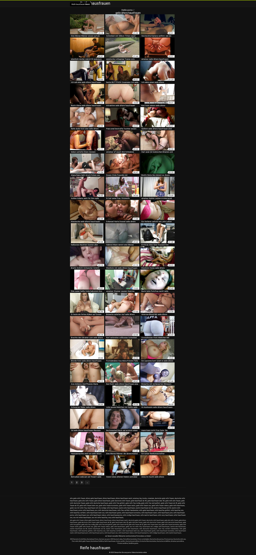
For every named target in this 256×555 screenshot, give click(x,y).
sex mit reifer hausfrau (100, 517)
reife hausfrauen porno (96, 533)
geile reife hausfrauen (177, 505)
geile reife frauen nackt (127, 505)
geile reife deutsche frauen (152, 522)
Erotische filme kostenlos (148, 541)
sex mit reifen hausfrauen (82, 517)
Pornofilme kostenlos (130, 539)
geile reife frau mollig (133, 503)
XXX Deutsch (74, 539)
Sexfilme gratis (133, 543)
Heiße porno (127, 10)
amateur (136, 498)
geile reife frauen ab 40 (169, 503)
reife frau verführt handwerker (127, 510)
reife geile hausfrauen (146, 510)
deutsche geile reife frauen (164, 498)
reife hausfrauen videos (98, 515)
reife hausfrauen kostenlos (131, 513)
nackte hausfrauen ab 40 (144, 508)
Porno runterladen (143, 539)
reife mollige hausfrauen (131, 515)
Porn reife (75, 541)
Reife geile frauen (84, 541)
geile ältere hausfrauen (102, 501)
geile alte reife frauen (86, 501)
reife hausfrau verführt (78, 513)
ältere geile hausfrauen (94, 498)
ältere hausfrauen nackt (124, 498)
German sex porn (104, 539)
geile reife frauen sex (143, 505)
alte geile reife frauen (77, 498)
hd (99, 508)
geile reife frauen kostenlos (108, 505)
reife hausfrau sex (177, 510)
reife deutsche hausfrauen (107, 510)
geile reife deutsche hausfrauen (97, 503)
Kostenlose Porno (92, 539)
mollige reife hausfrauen (109, 508)
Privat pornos (168, 539)
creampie (151, 498)
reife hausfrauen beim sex (95, 513)
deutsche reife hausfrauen (155, 520)
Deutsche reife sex (180, 539)
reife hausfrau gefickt (162, 510)
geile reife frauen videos (160, 505)
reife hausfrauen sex (82, 515)
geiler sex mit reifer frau (78, 508)
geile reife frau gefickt (117, 503)
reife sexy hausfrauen (165, 515)
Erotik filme (82, 539)
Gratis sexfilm (120, 541)
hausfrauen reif (93, 508)
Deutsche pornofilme (132, 541)
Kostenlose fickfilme (97, 541)
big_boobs (143, 498)
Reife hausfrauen (110, 541)
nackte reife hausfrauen (114, 528)
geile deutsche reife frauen (120, 501)
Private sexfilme (123, 543)
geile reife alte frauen (172, 501)
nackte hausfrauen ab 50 (162, 508)
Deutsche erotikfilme (163, 541)
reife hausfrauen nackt (149, 513)
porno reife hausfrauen (86, 510)
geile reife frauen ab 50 (135, 524)
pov (96, 510)
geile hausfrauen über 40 (156, 501)
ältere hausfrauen (109, 498)
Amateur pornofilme (177, 541)
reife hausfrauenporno (114, 515)
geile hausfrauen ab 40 (139, 501)
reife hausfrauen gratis (113, 513)
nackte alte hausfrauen (127, 508)
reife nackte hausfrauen (148, 515)
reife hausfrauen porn (165, 513)
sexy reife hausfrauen (115, 517)
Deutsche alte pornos (157, 539)
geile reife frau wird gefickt (150, 503)
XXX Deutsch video (116, 539)
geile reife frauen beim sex (89, 505)
